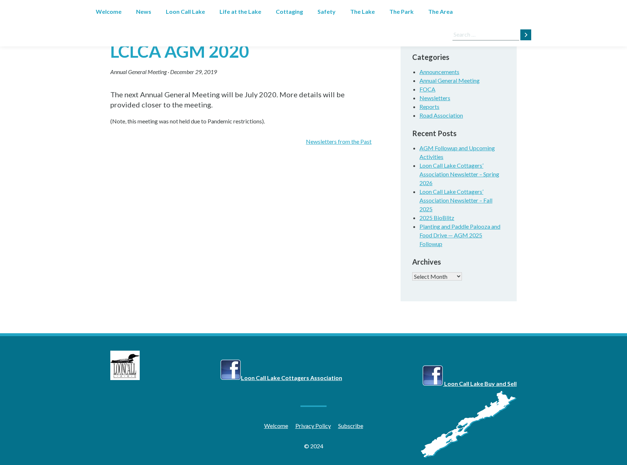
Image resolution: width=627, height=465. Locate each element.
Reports (429, 106)
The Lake (362, 11)
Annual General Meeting (138, 71)
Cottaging (289, 11)
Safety (326, 11)
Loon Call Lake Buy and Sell (480, 383)
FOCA (427, 89)
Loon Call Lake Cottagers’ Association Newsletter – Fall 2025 (455, 200)
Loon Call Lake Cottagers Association (291, 377)
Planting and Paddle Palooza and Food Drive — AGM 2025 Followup (459, 235)
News (143, 11)
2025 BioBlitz (436, 217)
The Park (401, 11)
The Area (440, 11)
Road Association (441, 115)
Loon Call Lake (185, 11)
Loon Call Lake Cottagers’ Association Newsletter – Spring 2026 (459, 174)
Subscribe (350, 425)
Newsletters (434, 97)
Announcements (439, 71)
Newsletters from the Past (339, 141)
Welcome (109, 11)
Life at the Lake (240, 11)
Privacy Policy (313, 425)
